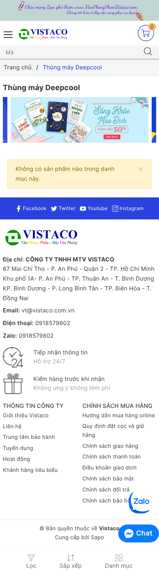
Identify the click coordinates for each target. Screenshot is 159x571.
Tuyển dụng (18, 448)
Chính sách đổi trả (106, 490)
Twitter (66, 208)
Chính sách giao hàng (110, 446)
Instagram (131, 208)
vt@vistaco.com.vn (48, 310)
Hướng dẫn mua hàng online (118, 415)
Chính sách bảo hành (109, 501)
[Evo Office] (80, 120)
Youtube (96, 208)
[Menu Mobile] (8, 33)
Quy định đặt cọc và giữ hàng (113, 430)
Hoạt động (16, 459)
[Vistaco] (79, 10)
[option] (80, 120)
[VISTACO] (44, 34)
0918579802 (52, 323)
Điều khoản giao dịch (109, 468)
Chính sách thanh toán (111, 457)
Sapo (97, 537)
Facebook (34, 208)
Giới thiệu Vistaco (26, 415)
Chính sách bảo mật (108, 479)
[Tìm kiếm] (148, 52)
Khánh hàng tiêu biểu (30, 470)
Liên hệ (12, 426)
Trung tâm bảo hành (29, 437)
